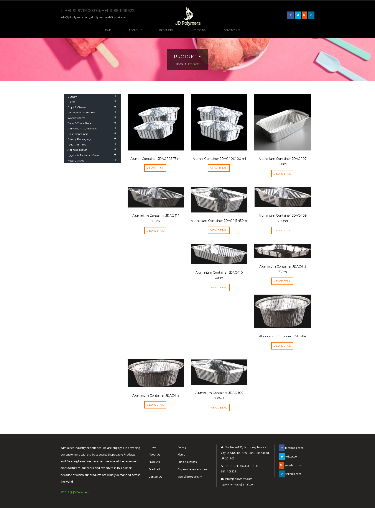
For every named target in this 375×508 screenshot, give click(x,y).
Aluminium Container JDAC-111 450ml (219, 221)
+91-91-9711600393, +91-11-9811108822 (240, 468)
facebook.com (294, 448)
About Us (135, 30)
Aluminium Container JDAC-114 (282, 336)
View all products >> (190, 477)
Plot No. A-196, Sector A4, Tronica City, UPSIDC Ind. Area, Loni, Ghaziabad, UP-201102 (245, 452)
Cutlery (182, 447)
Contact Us (232, 30)
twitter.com (292, 456)
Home (107, 30)
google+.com (292, 465)
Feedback (200, 30)
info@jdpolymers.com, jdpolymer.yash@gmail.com (94, 17)
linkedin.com (293, 474)
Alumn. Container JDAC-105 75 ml (155, 159)
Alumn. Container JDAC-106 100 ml (219, 159)
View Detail (155, 168)
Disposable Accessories (192, 469)
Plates (181, 454)
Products (166, 30)
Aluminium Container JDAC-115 (155, 395)
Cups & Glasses (187, 462)
